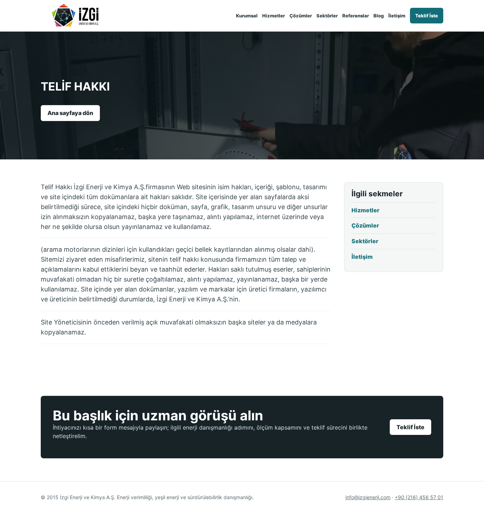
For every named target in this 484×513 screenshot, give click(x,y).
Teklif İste (426, 15)
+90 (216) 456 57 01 (419, 497)
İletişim (396, 15)
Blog (378, 15)
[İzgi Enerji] (80, 16)
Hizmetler (273, 15)
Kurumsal (247, 15)
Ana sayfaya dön (70, 112)
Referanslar (355, 15)
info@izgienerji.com (367, 497)
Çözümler (300, 15)
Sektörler (327, 15)
